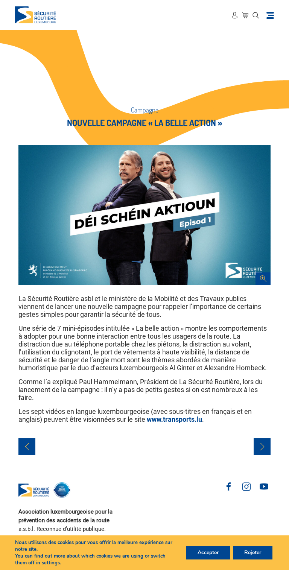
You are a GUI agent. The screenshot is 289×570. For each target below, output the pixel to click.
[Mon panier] (245, 15)
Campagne (144, 110)
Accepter (208, 552)
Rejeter (252, 552)
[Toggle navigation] (270, 15)
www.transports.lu (174, 419)
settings (51, 562)
